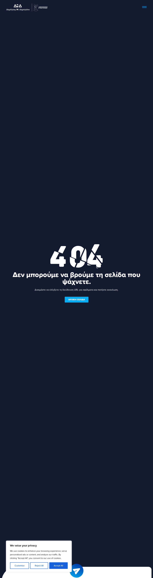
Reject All (39, 565)
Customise (20, 565)
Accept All (58, 565)
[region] (39, 556)
